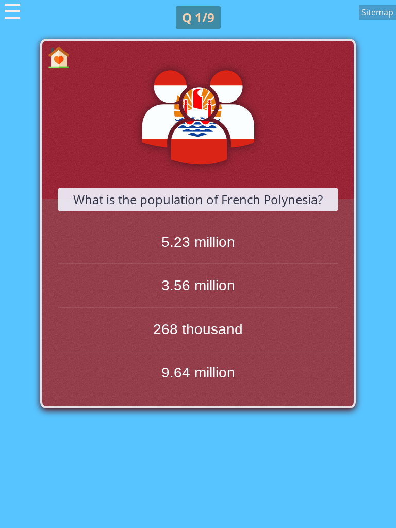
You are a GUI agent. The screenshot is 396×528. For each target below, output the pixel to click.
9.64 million (198, 373)
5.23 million (198, 242)
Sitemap (377, 12)
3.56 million (198, 285)
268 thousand (198, 329)
